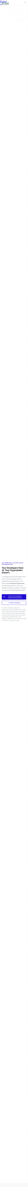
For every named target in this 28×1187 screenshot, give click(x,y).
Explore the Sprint (15, 602)
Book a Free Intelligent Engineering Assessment (15, 596)
